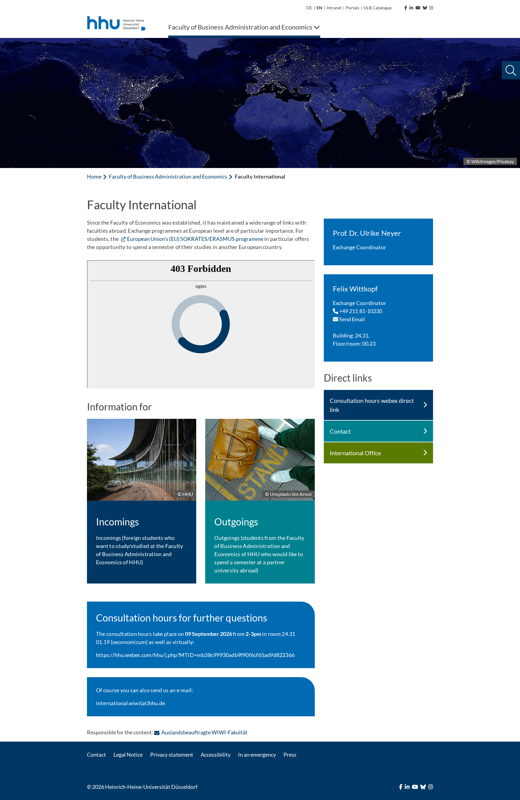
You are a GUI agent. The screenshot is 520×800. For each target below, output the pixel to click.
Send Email (351, 319)
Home (94, 176)
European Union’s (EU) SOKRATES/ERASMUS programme (195, 238)
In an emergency (257, 754)
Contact (340, 431)
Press (289, 754)
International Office (355, 452)
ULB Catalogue (377, 7)
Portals (352, 7)
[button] (511, 70)
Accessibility (216, 754)
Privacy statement (171, 754)
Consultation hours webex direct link (372, 405)
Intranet (334, 7)
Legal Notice (128, 754)
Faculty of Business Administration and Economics (168, 176)
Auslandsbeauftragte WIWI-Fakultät (204, 732)
